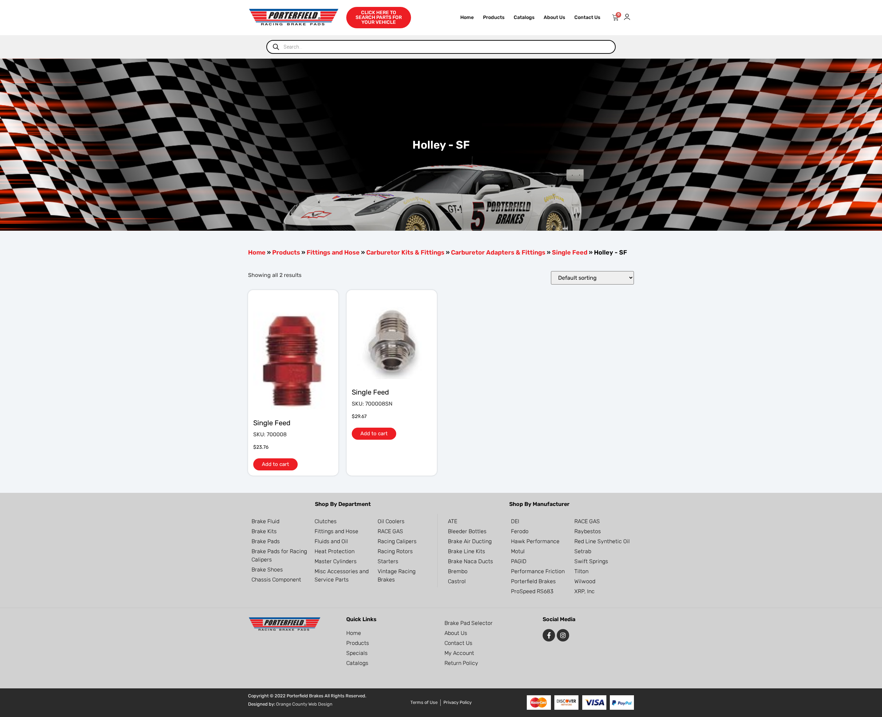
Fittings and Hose (333, 252)
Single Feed (569, 252)
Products (493, 17)
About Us (554, 17)
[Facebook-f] (549, 635)
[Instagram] (563, 635)
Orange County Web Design (304, 704)
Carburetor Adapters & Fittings (498, 252)
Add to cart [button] (275, 464)
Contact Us (587, 17)
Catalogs (524, 17)
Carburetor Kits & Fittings (405, 252)
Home (467, 17)
